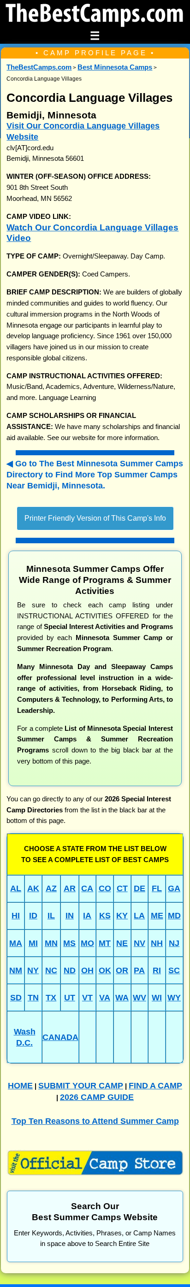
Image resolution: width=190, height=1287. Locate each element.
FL (157, 888)
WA (122, 997)
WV (139, 997)
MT (105, 943)
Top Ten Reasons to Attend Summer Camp (95, 1121)
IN (69, 915)
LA (139, 915)
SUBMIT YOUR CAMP (80, 1085)
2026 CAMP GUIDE (97, 1097)
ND (70, 970)
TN (33, 997)
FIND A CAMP (155, 1085)
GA (174, 888)
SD (16, 997)
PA (139, 970)
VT (87, 997)
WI (157, 997)
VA (104, 997)
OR (122, 970)
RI (157, 970)
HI (16, 915)
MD (174, 915)
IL (51, 915)
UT (69, 997)
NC (51, 970)
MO (87, 943)
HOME (20, 1085)
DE (139, 888)
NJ (174, 943)
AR (70, 888)
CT (122, 888)
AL (15, 888)
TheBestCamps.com (38, 67)
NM (15, 970)
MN (51, 943)
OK (105, 970)
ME (157, 915)
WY (174, 997)
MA (15, 943)
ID (33, 915)
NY (33, 970)
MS (69, 943)
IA (87, 915)
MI (33, 943)
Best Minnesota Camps (114, 67)
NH (157, 943)
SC (174, 970)
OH (87, 970)
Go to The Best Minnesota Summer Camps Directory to (94, 474)
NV (139, 943)
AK (33, 888)
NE (122, 943)
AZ (51, 888)
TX (51, 997)
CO (105, 888)
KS (105, 915)
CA (87, 888)
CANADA (60, 1037)
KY (122, 915)
